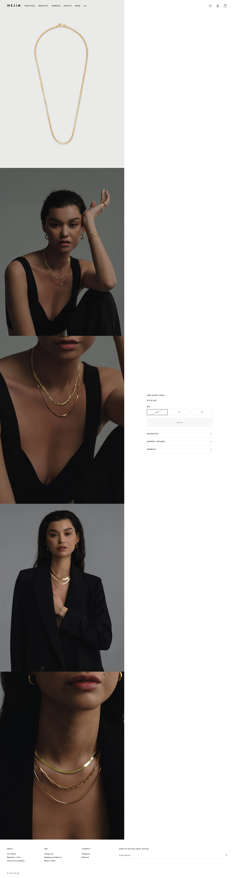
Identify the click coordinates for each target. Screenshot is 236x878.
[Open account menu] (217, 6)
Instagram (86, 854)
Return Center (50, 861)
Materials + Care (14, 857)
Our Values (11, 854)
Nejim (16, 873)
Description (152, 434)
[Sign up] (226, 855)
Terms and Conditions (16, 861)
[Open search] (210, 6)
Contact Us (48, 854)
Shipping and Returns (53, 857)
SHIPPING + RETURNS (156, 441)
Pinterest (85, 857)
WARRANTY (152, 449)
